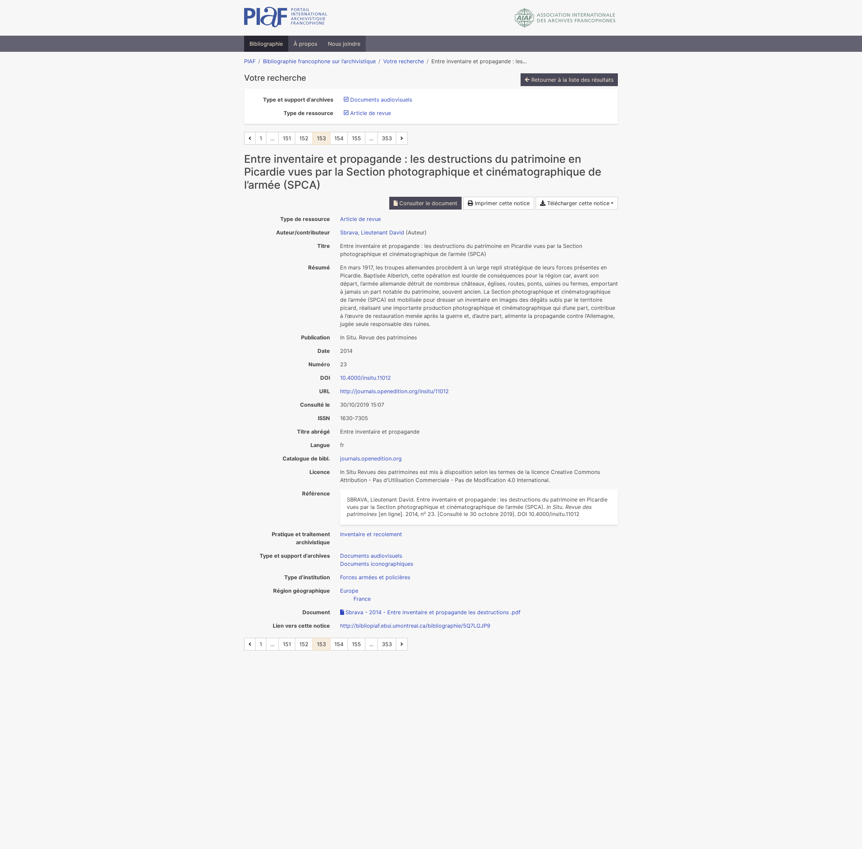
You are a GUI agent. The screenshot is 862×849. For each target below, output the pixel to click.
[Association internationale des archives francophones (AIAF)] (565, 18)
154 (338, 138)
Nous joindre (344, 43)
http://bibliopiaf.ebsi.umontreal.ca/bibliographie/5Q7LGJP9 (415, 625)
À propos (305, 43)
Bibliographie (266, 43)
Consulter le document (427, 203)
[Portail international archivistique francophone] (285, 18)
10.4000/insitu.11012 (365, 377)
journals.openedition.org (371, 458)
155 (356, 138)
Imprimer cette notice (501, 203)
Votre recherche (403, 61)
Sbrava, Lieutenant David (372, 232)
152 (303, 138)
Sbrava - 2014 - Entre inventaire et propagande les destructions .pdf (433, 612)
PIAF (250, 61)
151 (287, 138)
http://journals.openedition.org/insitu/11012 (394, 391)
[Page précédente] (250, 138)
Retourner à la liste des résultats (572, 79)
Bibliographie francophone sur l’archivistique (319, 61)
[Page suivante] (401, 138)
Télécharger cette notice (577, 203)
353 (387, 138)
